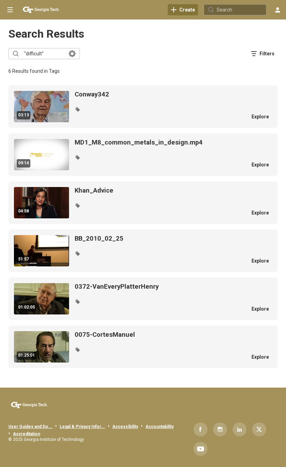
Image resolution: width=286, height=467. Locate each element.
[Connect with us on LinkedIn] (240, 429)
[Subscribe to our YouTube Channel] (201, 449)
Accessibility (125, 426)
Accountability (159, 426)
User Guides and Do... (30, 426)
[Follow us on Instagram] (220, 429)
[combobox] (44, 53)
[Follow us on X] (259, 429)
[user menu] (277, 9)
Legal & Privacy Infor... (82, 426)
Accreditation (26, 433)
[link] (183, 9)
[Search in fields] (72, 53)
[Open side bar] (10, 9)
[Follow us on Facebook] (201, 429)
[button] (77, 109)
